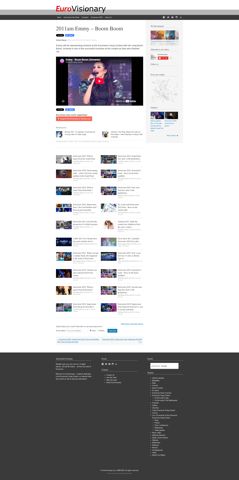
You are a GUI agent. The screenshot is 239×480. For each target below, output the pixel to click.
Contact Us (110, 375)
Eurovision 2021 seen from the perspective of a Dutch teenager (85, 222)
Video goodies (160, 430)
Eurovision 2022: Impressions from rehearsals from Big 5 (84, 305)
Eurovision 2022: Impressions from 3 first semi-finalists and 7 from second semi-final (85, 207)
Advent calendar (158, 378)
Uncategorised (157, 450)
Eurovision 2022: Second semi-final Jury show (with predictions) (130, 290)
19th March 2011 (61, 141)
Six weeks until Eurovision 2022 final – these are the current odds (128, 207)
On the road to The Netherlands (166, 400)
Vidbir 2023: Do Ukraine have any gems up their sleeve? (85, 239)
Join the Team (111, 377)
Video (88, 40)
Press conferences (161, 425)
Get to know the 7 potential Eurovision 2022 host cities (128, 239)
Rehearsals (159, 428)
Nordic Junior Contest (160, 438)
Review (154, 448)
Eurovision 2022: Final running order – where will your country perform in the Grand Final (85, 173)
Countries (85, 17)
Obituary (155, 440)
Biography (155, 380)
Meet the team (111, 380)
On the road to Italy (162, 398)
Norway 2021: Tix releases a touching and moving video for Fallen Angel (80, 133)
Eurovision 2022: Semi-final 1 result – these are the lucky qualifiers (129, 173)
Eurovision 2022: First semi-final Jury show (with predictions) (129, 190)
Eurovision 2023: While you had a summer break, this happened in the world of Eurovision (85, 256)
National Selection (158, 435)
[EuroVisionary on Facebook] (164, 17)
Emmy (93, 141)
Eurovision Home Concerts (162, 393)
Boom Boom (86, 141)
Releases (155, 445)
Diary (156, 420)
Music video (156, 433)
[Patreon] (181, 17)
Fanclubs (155, 403)
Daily (94, 331)
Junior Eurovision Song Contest (163, 410)
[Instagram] (177, 17)
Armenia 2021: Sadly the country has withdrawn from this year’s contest (129, 224)
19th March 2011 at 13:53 (76, 40)
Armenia (94, 40)
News (59, 17)
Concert (155, 385)
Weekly (101, 331)
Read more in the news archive (132, 324)
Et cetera (155, 390)
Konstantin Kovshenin (125, 473)
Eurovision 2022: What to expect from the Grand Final (84, 157)
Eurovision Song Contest (161, 395)
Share (71, 35)
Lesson (154, 413)
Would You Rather (158, 455)
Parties (157, 423)
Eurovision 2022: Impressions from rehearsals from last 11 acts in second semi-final (130, 307)
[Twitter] (168, 17)
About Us (108, 17)
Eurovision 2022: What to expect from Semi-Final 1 (83, 188)
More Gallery (171, 135)
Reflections (156, 443)
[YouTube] (172, 17)
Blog (153, 383)
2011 (79, 141)
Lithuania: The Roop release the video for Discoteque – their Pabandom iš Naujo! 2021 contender (127, 134)
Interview (155, 408)
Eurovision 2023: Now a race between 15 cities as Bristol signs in (129, 256)
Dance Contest (157, 388)
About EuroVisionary (113, 382)
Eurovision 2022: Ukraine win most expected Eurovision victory (85, 273)
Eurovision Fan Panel (71, 17)
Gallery (154, 405)
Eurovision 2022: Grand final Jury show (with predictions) (129, 157)
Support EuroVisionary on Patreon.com (75, 119)
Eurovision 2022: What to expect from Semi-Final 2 (83, 288)
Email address (61, 331)
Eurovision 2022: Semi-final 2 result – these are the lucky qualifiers (129, 273)
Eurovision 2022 (97, 17)
